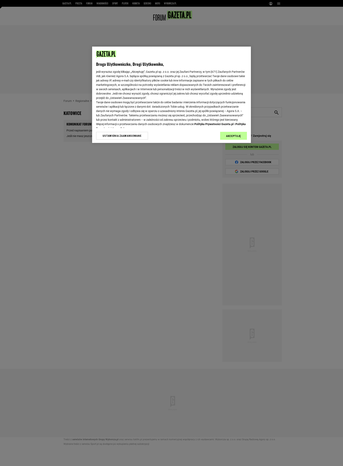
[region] (171, 95)
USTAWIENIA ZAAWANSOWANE (122, 135)
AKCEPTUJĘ (233, 136)
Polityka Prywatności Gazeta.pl (214, 124)
